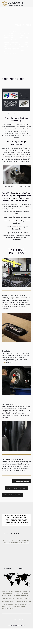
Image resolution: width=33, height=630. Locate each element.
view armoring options (12, 495)
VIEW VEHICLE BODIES (22, 481)
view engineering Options (16, 488)
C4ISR (4, 362)
